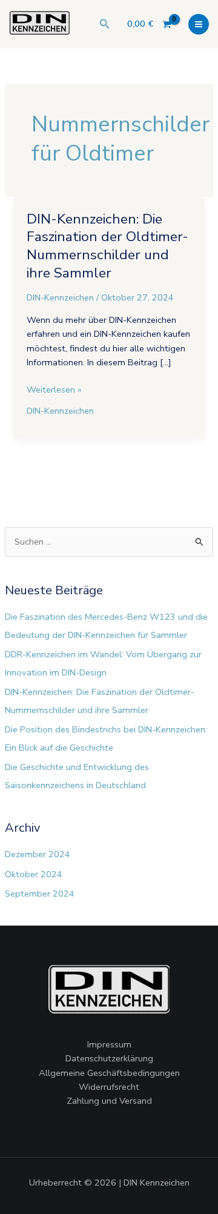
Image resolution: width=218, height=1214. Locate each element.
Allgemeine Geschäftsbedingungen (109, 1073)
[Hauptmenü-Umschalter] (198, 24)
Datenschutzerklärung (109, 1058)
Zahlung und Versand (109, 1101)
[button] (104, 24)
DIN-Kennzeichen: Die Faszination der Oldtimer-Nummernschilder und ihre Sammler (107, 246)
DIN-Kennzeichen (60, 297)
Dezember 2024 (37, 854)
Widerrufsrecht (109, 1087)
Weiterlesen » (54, 389)
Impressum (109, 1044)
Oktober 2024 (33, 874)
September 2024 (39, 893)
